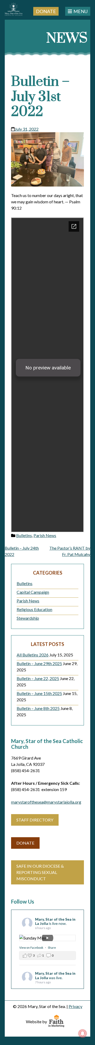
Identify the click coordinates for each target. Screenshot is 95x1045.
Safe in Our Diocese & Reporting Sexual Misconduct (40, 872)
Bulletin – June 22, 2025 (38, 678)
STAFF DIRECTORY (34, 819)
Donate (46, 11)
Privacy (75, 1006)
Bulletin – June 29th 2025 (39, 663)
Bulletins (24, 535)
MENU (80, 11)
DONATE (25, 842)
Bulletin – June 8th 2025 (38, 708)
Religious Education (34, 609)
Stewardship (28, 618)
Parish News (45, 535)
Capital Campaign (33, 592)
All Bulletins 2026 (33, 654)
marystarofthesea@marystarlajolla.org (46, 801)
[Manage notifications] (82, 1033)
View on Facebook (31, 947)
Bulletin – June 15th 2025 (39, 693)
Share (52, 947)
